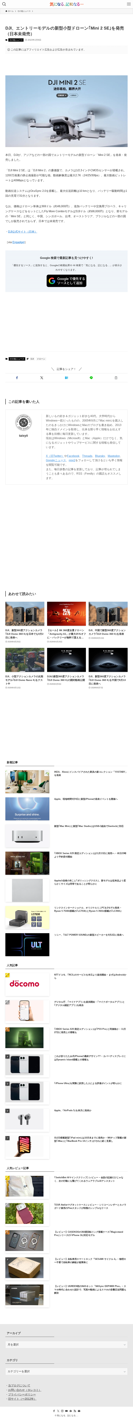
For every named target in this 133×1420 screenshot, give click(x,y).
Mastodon (114, 455)
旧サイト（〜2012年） (22, 1398)
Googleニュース (56, 460)
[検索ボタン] (4, 4)
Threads (87, 455)
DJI (32, 359)
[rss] (74, 1411)
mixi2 (72, 460)
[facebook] (54, 1411)
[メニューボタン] (129, 4)
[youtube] (66, 1411)
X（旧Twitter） (55, 455)
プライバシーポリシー (22, 1394)
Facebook (73, 455)
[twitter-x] (58, 1411)
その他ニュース (16, 40)
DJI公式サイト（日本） (22, 231)
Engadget (18, 242)
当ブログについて (19, 1385)
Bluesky (100, 455)
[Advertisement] (66, 64)
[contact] (79, 1411)
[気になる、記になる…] (66, 4)
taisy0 (23, 435)
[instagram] (62, 1411)
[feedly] (70, 1411)
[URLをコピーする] (116, 378)
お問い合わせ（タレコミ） (24, 1390)
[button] (17, 378)
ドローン (41, 359)
